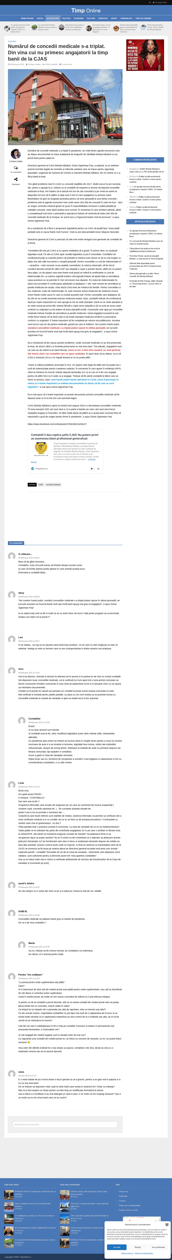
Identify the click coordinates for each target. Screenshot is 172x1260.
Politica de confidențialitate (144, 1253)
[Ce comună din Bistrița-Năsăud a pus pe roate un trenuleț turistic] (34, 27)
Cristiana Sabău (34, 64)
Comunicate (126, 18)
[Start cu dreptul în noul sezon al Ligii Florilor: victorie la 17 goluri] (9, 1207)
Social (40, 18)
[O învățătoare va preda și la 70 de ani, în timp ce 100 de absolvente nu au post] (9, 1219)
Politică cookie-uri (127, 1253)
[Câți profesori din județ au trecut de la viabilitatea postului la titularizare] (61, 27)
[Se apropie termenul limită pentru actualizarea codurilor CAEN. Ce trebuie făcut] (6, 28)
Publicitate (123, 1196)
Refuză (138, 1247)
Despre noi (123, 1191)
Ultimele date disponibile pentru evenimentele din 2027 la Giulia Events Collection (129, 28)
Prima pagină (27, 18)
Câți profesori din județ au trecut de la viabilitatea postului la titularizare (74, 27)
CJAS (41, 485)
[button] (167, 1224)
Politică (66, 18)
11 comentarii (16, 172)
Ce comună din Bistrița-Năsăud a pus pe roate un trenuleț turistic (47, 27)
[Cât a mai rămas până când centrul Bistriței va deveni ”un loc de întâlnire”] (64, 1219)
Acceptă (116, 1247)
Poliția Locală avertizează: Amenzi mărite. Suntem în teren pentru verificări (145, 179)
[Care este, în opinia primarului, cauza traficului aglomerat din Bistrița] (64, 1207)
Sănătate (103, 18)
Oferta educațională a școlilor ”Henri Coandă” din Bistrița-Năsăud (155, 27)
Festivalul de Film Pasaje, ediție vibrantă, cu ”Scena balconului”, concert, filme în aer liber (146, 284)
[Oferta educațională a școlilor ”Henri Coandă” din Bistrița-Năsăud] (143, 27)
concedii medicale (53, 485)
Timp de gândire (143, 18)
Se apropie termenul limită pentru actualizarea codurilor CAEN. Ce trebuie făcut (20, 28)
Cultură (91, 18)
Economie (78, 18)
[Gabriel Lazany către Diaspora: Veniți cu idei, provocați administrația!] (64, 1195)
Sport (114, 18)
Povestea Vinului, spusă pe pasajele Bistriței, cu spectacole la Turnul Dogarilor (101, 28)
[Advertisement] (75, 514)
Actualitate (53, 18)
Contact (122, 1201)
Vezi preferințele (158, 1247)
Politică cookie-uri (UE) (128, 1210)
